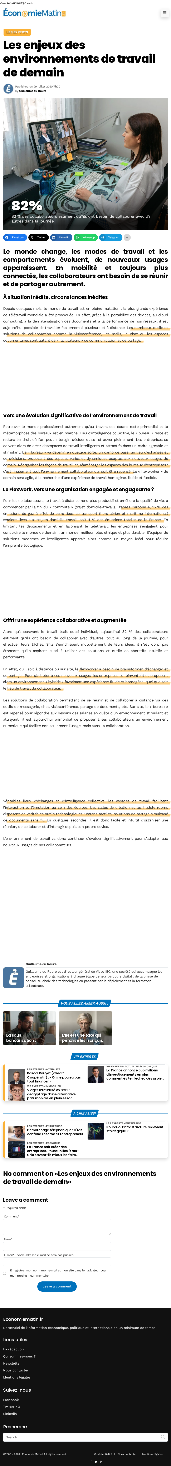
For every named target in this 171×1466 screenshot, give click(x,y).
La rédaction (13, 1349)
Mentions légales (16, 1377)
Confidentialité (103, 1454)
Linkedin (10, 1414)
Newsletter (12, 1363)
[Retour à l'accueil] (77, 12)
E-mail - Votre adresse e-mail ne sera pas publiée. (39, 1255)
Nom (8, 1239)
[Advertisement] (85, 378)
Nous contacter (16, 1370)
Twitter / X (11, 1407)
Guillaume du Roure (41, 964)
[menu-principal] (165, 13)
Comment (11, 1216)
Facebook (11, 1400)
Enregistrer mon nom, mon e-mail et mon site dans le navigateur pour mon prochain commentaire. (58, 1273)
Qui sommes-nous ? (19, 1356)
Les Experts (17, 32)
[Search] (163, 1437)
